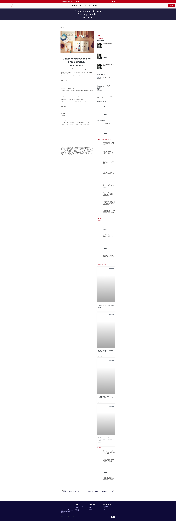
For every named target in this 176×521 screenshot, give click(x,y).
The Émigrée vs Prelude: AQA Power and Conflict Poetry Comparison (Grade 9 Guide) (108, 184)
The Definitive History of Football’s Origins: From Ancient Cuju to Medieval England (109, 478)
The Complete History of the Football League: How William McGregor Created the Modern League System (109, 452)
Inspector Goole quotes (107, 43)
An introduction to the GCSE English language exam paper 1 (109, 173)
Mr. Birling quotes (106, 123)
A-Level (84, 5)
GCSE (80, 5)
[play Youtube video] (77, 138)
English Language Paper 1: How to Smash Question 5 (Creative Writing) (109, 162)
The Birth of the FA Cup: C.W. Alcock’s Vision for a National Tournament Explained (108, 460)
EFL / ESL (95, 5)
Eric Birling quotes (106, 77)
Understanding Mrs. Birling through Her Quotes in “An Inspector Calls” (108, 86)
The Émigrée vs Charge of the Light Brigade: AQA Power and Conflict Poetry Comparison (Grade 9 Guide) (109, 203)
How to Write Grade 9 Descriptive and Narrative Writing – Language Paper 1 (108, 152)
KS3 (89, 5)
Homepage (74, 5)
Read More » (105, 44)
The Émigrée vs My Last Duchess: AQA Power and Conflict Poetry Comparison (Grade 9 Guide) (108, 194)
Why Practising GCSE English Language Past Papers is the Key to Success (108, 143)
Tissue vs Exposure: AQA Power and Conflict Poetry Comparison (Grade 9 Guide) (109, 211)
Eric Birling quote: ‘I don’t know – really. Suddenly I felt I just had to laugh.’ (105, 439)
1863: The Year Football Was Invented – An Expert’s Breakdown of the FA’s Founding (108, 469)
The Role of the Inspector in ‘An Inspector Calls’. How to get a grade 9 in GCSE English (109, 55)
